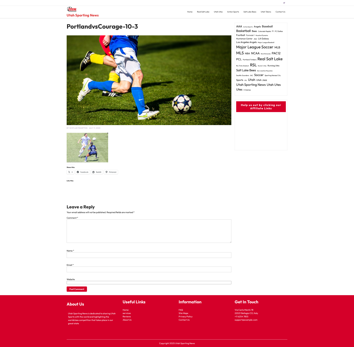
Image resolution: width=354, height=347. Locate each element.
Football (240, 35)
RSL (253, 64)
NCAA (255, 53)
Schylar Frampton (78, 128)
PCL (239, 59)
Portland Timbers (249, 59)
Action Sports (233, 12)
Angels (257, 26)
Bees (254, 31)
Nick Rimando (266, 54)
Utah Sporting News (83, 15)
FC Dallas (279, 31)
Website (71, 279)
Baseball (267, 26)
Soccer (259, 75)
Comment (72, 217)
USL (245, 80)
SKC (251, 75)
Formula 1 (250, 35)
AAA (239, 26)
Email (70, 265)
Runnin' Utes (262, 66)
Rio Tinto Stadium (242, 66)
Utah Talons (266, 12)
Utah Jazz (261, 80)
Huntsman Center (244, 38)
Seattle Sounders (242, 75)
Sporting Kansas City (273, 75)
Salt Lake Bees (250, 12)
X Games (247, 90)
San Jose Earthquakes (265, 71)
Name (70, 250)
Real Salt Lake (203, 12)
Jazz (255, 39)
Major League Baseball (266, 42)
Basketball (243, 31)
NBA (247, 53)
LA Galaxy (263, 38)
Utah (251, 80)
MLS (240, 52)
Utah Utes (218, 12)
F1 (273, 31)
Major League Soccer (254, 46)
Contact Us (280, 12)
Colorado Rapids (264, 31)
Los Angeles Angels (246, 42)
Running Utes (273, 65)
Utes (239, 89)
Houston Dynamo (262, 35)
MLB (277, 47)
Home (189, 12)
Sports (239, 80)
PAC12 (276, 53)
